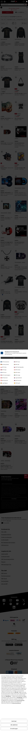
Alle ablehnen (14, 725)
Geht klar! (14, 721)
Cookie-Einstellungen (20, 700)
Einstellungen (14, 728)
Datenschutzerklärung (16, 703)
